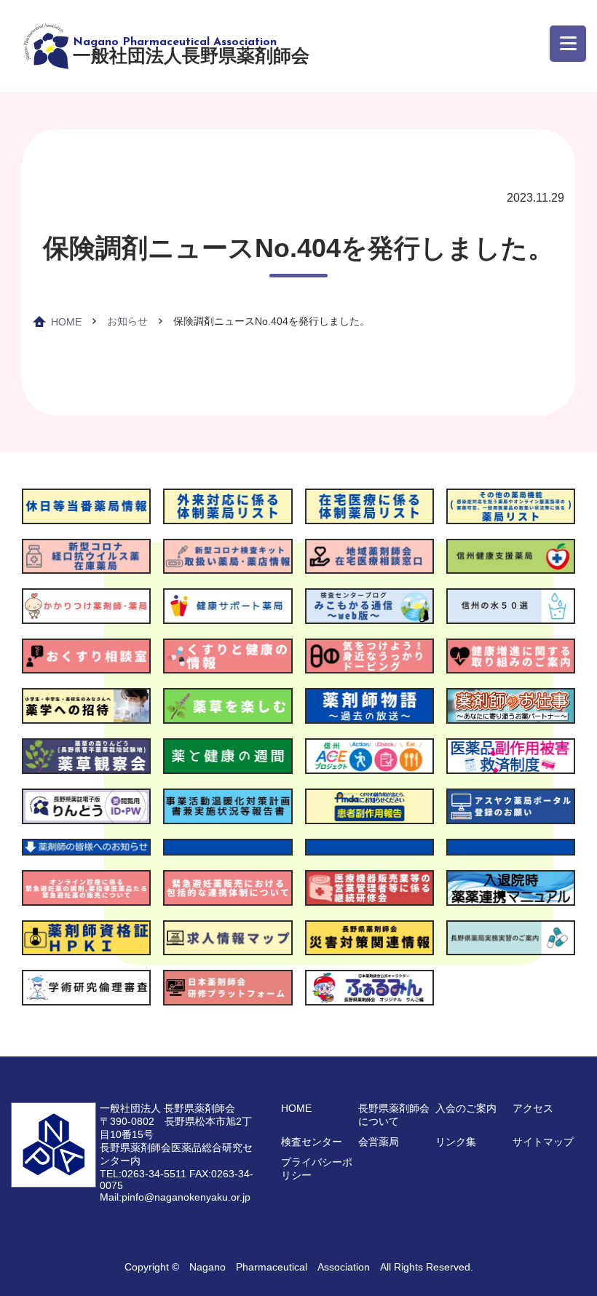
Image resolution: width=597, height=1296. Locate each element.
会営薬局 (378, 1141)
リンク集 (455, 1141)
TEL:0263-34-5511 (143, 1174)
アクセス (533, 1108)
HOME (66, 322)
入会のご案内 (466, 1108)
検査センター (311, 1141)
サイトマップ (543, 1141)
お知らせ (127, 321)
